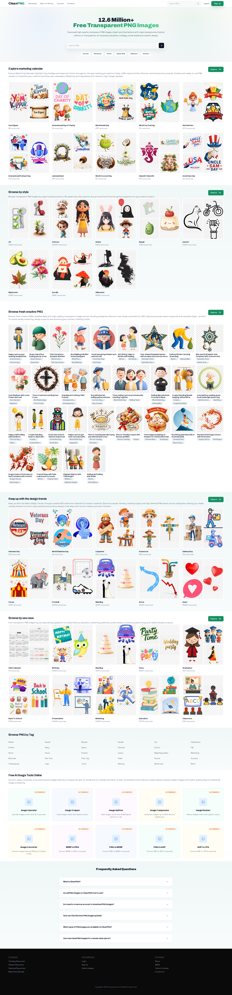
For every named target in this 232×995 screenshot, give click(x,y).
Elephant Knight (71, 482)
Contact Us (159, 972)
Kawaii (141, 242)
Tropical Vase (52, 479)
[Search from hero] (161, 45)
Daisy (47, 747)
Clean (16, 3)
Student (146, 54)
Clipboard (134, 54)
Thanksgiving (13, 764)
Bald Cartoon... (204, 400)
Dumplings (164, 439)
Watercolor (13, 292)
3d (9, 242)
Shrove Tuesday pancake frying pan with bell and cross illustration (101, 437)
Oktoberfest (187, 125)
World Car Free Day (147, 125)
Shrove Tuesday (96, 439)
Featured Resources (16, 968)
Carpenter (99, 551)
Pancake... (94, 443)
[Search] (198, 3)
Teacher (60, 3)
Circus (11, 602)
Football (70, 3)
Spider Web (121, 54)
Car (155, 742)
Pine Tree (49, 758)
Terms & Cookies (162, 968)
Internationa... (15, 359)
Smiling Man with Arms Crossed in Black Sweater (160, 397)
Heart (184, 602)
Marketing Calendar (16, 972)
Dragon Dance (204, 439)
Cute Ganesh (15, 400)
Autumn (86, 54)
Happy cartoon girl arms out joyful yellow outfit (77, 437)
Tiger (47, 764)
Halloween (32, 3)
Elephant (13, 403)
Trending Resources (16, 961)
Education (143, 718)
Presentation (57, 718)
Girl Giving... (133, 359)
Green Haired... (36, 359)
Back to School (46, 3)
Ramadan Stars (148, 359)
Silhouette (99, 292)
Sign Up (85, 965)
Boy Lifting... (178, 443)
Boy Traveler (97, 403)
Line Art (185, 242)
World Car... (76, 359)
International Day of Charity (63, 125)
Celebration (195, 742)
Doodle (55, 292)
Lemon (120, 753)
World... (122, 359)
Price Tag (85, 758)
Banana (84, 742)
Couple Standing (180, 403)
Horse (47, 753)
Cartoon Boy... (98, 400)
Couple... (177, 400)
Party (141, 668)
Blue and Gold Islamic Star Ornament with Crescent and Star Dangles (208, 356)
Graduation (187, 668)
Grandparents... (69, 400)
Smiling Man (156, 403)
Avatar (47, 742)
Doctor (157, 747)
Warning (121, 764)
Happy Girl (73, 443)
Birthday (55, 668)
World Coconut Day (103, 176)
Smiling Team (134, 400)
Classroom (187, 718)
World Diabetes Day (60, 551)
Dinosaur (121, 747)
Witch (193, 764)
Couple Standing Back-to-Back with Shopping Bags (36, 437)
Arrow (141, 602)
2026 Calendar (14, 668)
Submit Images (88, 968)
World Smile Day (102, 125)
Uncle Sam (97, 362)
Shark (120, 758)
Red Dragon (217, 439)
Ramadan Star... (148, 362)
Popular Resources (16, 965)
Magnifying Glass (161, 753)
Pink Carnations (57, 362)
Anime (98, 242)
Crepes (136, 439)
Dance (84, 747)
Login (84, 961)
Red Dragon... (15, 482)
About (157, 961)
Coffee (11, 747)
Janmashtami (58, 176)
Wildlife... (68, 479)
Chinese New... (150, 439)
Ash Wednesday (40, 400)
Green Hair (35, 362)
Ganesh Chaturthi (146, 176)
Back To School (15, 718)
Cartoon (55, 242)
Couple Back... (35, 443)
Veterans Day (14, 551)
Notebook (98, 54)
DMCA (157, 965)
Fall (192, 747)
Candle (120, 742)
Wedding (99, 602)
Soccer (157, 758)
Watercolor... (56, 359)
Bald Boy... (218, 400)
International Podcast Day (19, 176)
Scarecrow (143, 551)
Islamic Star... (202, 362)
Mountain (12, 758)
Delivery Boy (187, 551)
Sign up (217, 3)
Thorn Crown (39, 403)
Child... (12, 443)
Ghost (10, 753)
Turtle (83, 764)
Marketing (99, 718)
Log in (206, 3)
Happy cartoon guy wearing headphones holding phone (17, 356)
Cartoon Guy (15, 362)
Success (194, 758)
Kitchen (84, 753)
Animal (11, 742)
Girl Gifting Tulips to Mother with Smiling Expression (126, 356)
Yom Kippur (13, 125)
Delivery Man (185, 359)
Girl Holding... (93, 482)
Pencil (109, 54)
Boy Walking (76, 362)
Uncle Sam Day (188, 176)
